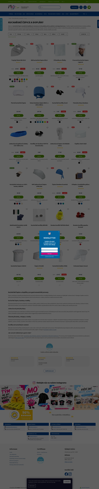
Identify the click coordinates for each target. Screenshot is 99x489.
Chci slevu (50, 253)
